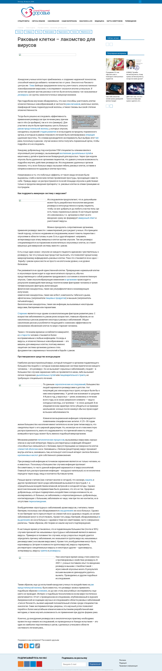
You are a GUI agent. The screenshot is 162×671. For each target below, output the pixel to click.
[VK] (137, 1)
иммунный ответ (86, 218)
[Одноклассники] (134, 1)
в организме (71, 279)
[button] (141, 20)
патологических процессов (51, 440)
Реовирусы (81, 122)
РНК (73, 120)
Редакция (123, 663)
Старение (22, 313)
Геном (92, 117)
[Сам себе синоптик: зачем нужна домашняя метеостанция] (115, 88)
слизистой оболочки (28, 449)
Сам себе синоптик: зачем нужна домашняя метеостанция (114, 99)
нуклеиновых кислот (28, 455)
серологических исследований (70, 384)
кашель (89, 480)
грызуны (75, 340)
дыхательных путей (81, 153)
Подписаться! (95, 664)
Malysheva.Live (86, 32)
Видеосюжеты (63, 32)
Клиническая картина (78, 342)
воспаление (65, 153)
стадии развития (48, 131)
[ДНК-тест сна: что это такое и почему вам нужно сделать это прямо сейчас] (135, 88)
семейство (90, 116)
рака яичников (73, 104)
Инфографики (49, 32)
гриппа (44, 550)
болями (89, 344)
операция (90, 135)
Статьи (19, 32)
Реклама (122, 660)
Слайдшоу (29, 32)
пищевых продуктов (56, 298)
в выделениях (66, 510)
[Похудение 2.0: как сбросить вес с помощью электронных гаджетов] (115, 64)
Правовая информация (128, 666)
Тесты (39, 32)
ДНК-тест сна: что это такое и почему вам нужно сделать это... (134, 99)
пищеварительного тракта (73, 375)
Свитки (74, 32)
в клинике (42, 590)
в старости (24, 335)
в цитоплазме (85, 124)
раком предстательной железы (33, 128)
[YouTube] (143, 1)
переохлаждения (37, 501)
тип (97, 138)
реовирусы (54, 550)
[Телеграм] (140, 1)
